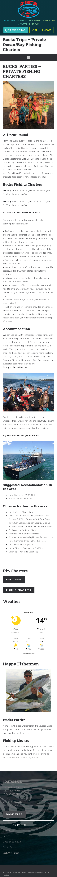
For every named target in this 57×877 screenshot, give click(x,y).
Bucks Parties (10, 847)
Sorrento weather (28, 653)
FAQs (5, 836)
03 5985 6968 (16, 30)
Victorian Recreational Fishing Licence (20, 757)
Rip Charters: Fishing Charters (28, 9)
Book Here (14, 579)
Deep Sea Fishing (12, 841)
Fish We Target (11, 852)
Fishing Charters (18, 590)
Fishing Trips (10, 830)
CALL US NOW (41, 30)
